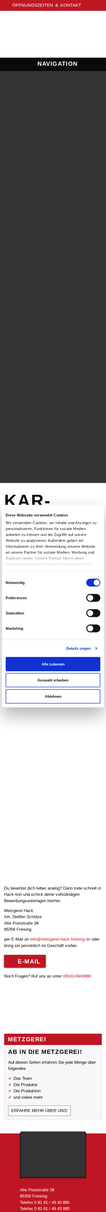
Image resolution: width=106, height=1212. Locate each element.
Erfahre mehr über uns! (39, 1110)
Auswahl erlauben (53, 680)
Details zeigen (78, 648)
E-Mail (29, 961)
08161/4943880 (77, 976)
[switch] (93, 598)
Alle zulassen (53, 664)
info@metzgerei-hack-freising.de (60, 939)
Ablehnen (53, 696)
